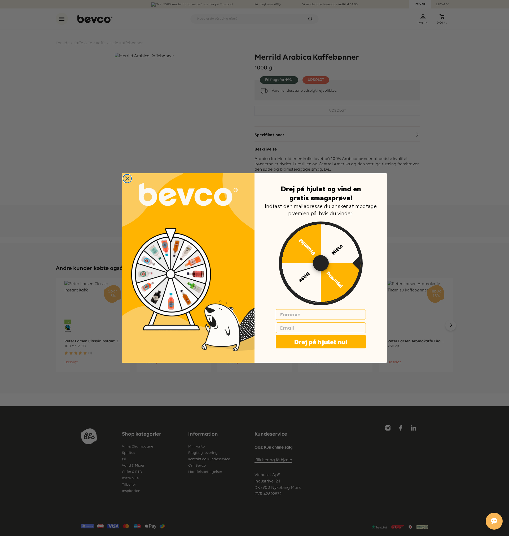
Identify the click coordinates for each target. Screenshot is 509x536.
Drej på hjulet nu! (320, 342)
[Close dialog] (127, 178)
